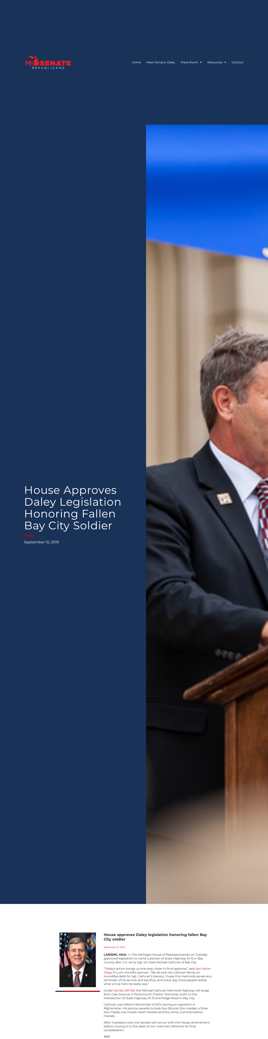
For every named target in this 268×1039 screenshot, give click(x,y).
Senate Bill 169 (124, 990)
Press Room (189, 62)
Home (136, 62)
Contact (237, 62)
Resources (215, 62)
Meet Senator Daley (160, 62)
